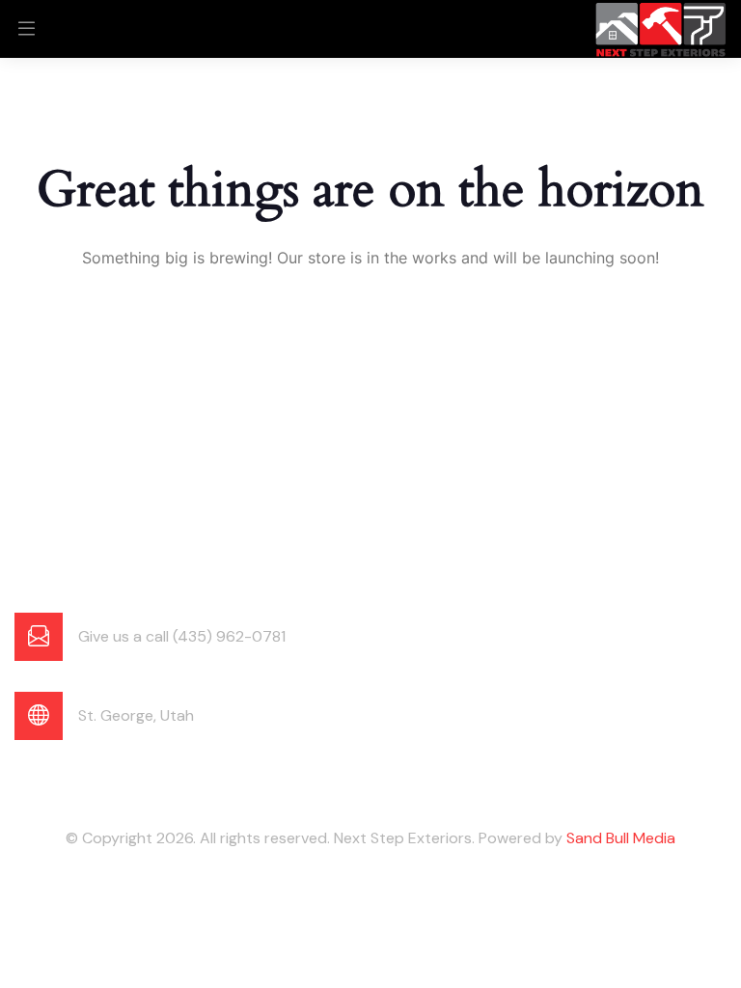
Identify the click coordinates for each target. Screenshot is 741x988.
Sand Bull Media (620, 838)
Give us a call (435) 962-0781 (182, 636)
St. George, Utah (136, 715)
